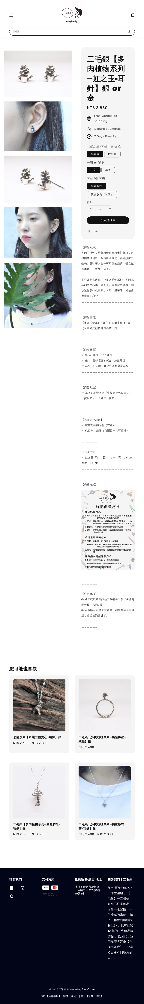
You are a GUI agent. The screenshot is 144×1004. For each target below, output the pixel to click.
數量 (89, 202)
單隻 (108, 169)
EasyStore (88, 989)
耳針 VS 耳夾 (96, 178)
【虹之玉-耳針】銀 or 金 (104, 146)
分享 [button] (95, 231)
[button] (11, 15)
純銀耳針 (96, 186)
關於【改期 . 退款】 (92, 996)
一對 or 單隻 (95, 162)
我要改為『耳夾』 (102, 194)
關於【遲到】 (71, 996)
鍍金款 (112, 154)
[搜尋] (129, 31)
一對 (94, 169)
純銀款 (95, 154)
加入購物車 (108, 220)
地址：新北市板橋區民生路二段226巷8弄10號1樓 (88, 890)
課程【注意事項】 (51, 996)
